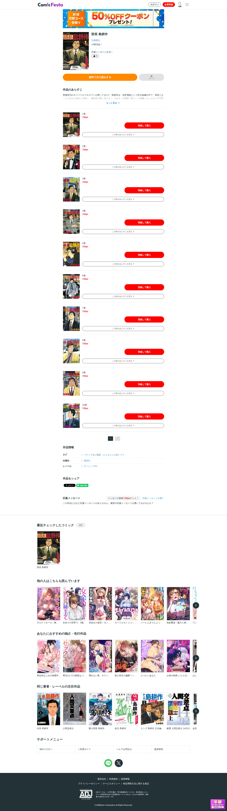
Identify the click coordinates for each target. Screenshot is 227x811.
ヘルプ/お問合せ (124, 749)
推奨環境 (158, 749)
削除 (81, 525)
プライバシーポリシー (89, 783)
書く (111, 52)
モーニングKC (91, 466)
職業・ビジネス (104, 455)
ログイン (154, 4)
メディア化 (89, 455)
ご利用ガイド (84, 749)
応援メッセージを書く (153, 498)
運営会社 (101, 779)
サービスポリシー (111, 783)
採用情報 (125, 779)
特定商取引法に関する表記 (136, 783)
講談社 (87, 460)
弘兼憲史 (95, 40)
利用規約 (113, 779)
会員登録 (168, 4)
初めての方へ (46, 749)
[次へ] (196, 605)
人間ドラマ (119, 455)
